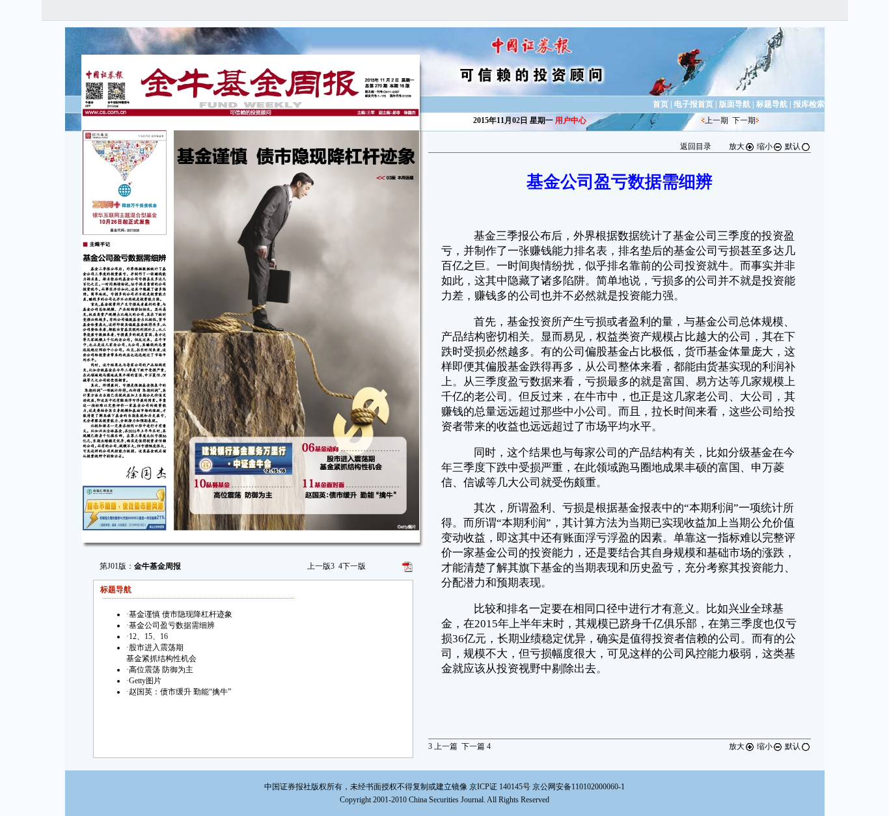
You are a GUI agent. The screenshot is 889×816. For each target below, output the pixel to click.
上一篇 (443, 746)
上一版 (321, 566)
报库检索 (809, 104)
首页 (660, 104)
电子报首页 (693, 104)
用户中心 (570, 120)
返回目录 (695, 146)
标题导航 (771, 104)
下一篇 (476, 746)
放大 (737, 146)
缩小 (765, 146)
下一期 (744, 120)
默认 (792, 146)
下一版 (352, 566)
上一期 (716, 120)
